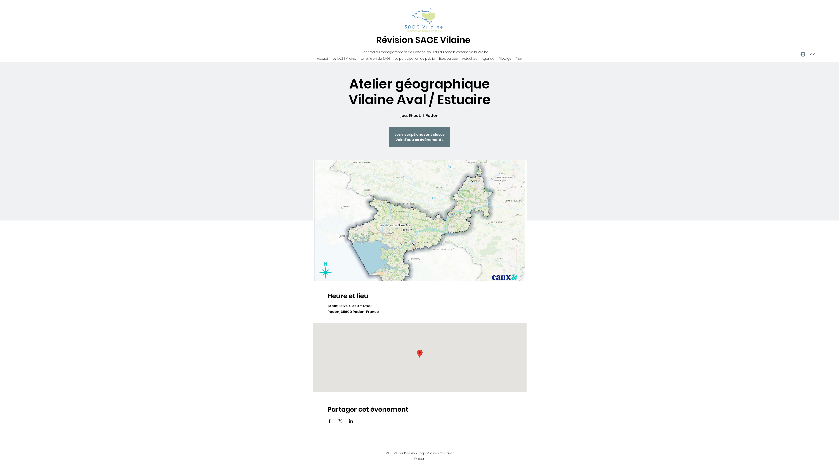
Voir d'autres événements (419, 139)
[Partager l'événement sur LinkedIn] (351, 421)
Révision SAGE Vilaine (423, 40)
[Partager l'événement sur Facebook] (330, 421)
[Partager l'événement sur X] (340, 421)
